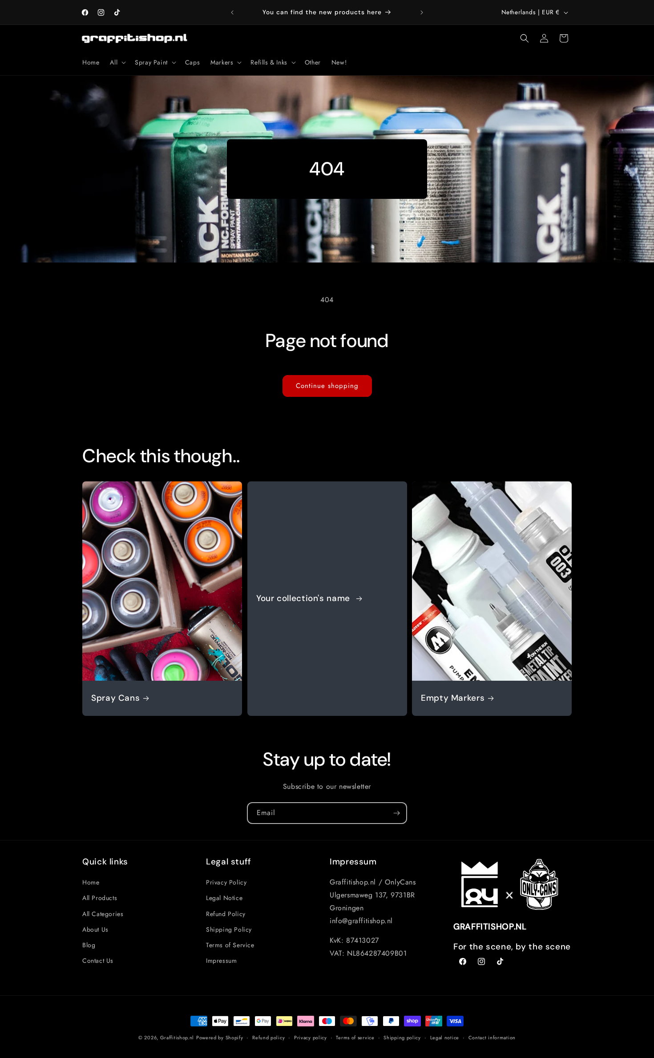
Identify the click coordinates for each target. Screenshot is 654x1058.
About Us (95, 929)
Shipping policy (402, 1037)
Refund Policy (226, 913)
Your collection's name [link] (304, 598)
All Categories (102, 913)
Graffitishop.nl (177, 1037)
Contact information (492, 1037)
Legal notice (444, 1037)
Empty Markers (452, 698)
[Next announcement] (422, 12)
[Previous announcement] (232, 12)
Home (90, 882)
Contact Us (97, 960)
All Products (99, 897)
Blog (88, 945)
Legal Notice (224, 897)
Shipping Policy (229, 929)
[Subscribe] (396, 813)
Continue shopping (327, 386)
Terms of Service (230, 945)
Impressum (221, 960)
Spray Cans (115, 698)
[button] (117, 62)
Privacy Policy (226, 882)
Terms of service (355, 1037)
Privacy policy (310, 1037)
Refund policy (268, 1037)
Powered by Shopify (219, 1037)
